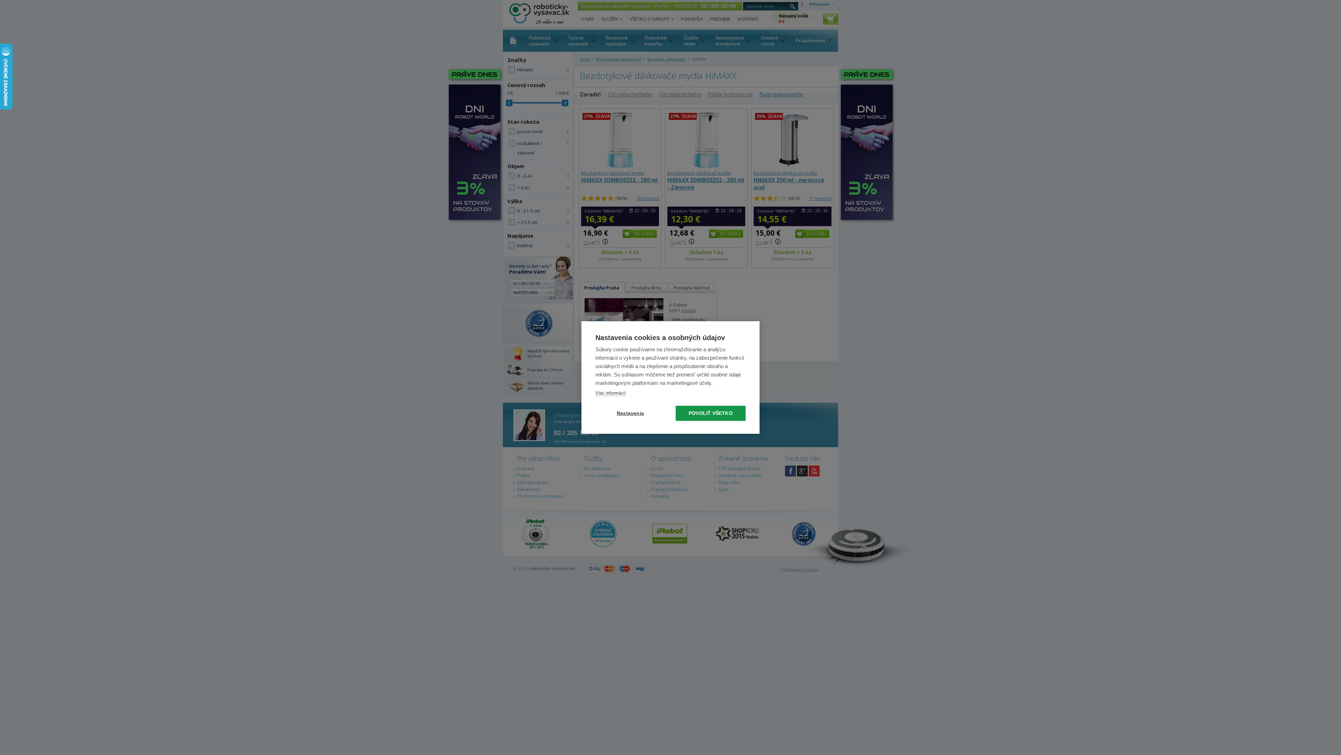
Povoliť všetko (711, 413)
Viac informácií (610, 393)
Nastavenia (630, 413)
